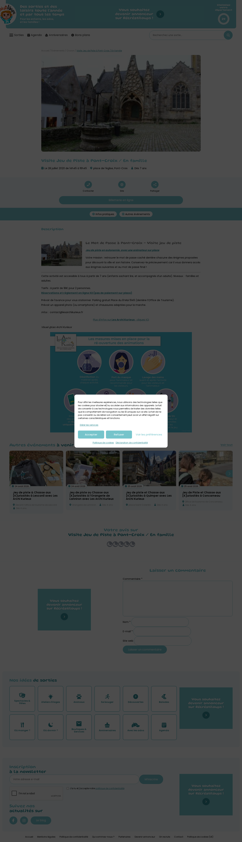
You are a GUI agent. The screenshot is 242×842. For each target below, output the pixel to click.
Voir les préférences (149, 434)
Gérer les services (89, 424)
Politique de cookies (103, 442)
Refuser (119, 434)
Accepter (91, 434)
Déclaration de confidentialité (132, 442)
